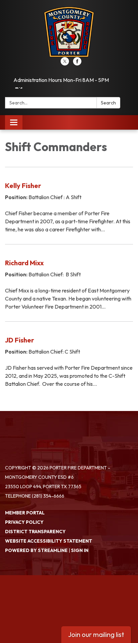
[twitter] (65, 63)
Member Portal (25, 513)
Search (108, 103)
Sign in (79, 550)
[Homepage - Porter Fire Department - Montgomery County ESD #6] (69, 32)
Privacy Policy (24, 522)
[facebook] (77, 63)
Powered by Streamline (36, 550)
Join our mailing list (96, 634)
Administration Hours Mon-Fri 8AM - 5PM (61, 80)
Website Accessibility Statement (48, 541)
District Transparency (35, 532)
